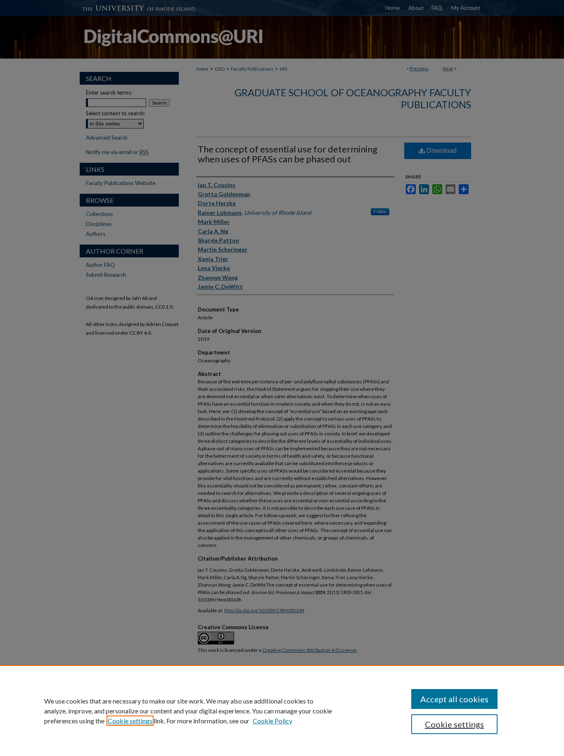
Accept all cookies (454, 699)
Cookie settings (130, 721)
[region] (282, 710)
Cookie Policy (272, 721)
